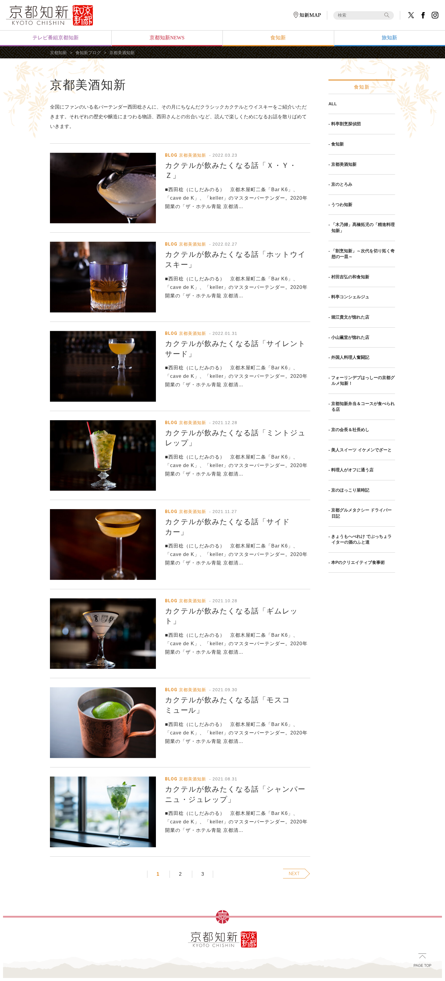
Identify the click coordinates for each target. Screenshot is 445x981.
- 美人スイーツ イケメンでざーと (360, 449)
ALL (332, 103)
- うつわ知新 (340, 204)
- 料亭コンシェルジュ (348, 296)
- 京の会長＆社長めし (348, 429)
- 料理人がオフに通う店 (351, 469)
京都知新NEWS (167, 38)
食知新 (278, 38)
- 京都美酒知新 (342, 164)
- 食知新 (336, 144)
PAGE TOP (422, 965)
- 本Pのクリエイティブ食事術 (356, 562)
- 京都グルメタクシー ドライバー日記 (360, 513)
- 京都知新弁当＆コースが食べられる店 (361, 406)
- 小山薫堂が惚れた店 (348, 337)
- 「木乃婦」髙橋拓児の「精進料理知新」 (361, 227)
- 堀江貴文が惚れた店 (348, 317)
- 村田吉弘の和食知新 (348, 276)
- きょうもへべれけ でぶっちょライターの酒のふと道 (360, 539)
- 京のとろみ (340, 184)
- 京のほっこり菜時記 (348, 490)
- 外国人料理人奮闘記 (348, 357)
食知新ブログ (88, 52)
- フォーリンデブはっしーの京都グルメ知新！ (361, 380)
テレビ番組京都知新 (55, 38)
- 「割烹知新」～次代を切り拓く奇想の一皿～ (361, 253)
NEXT (294, 873)
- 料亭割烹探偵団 (344, 123)
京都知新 (58, 52)
